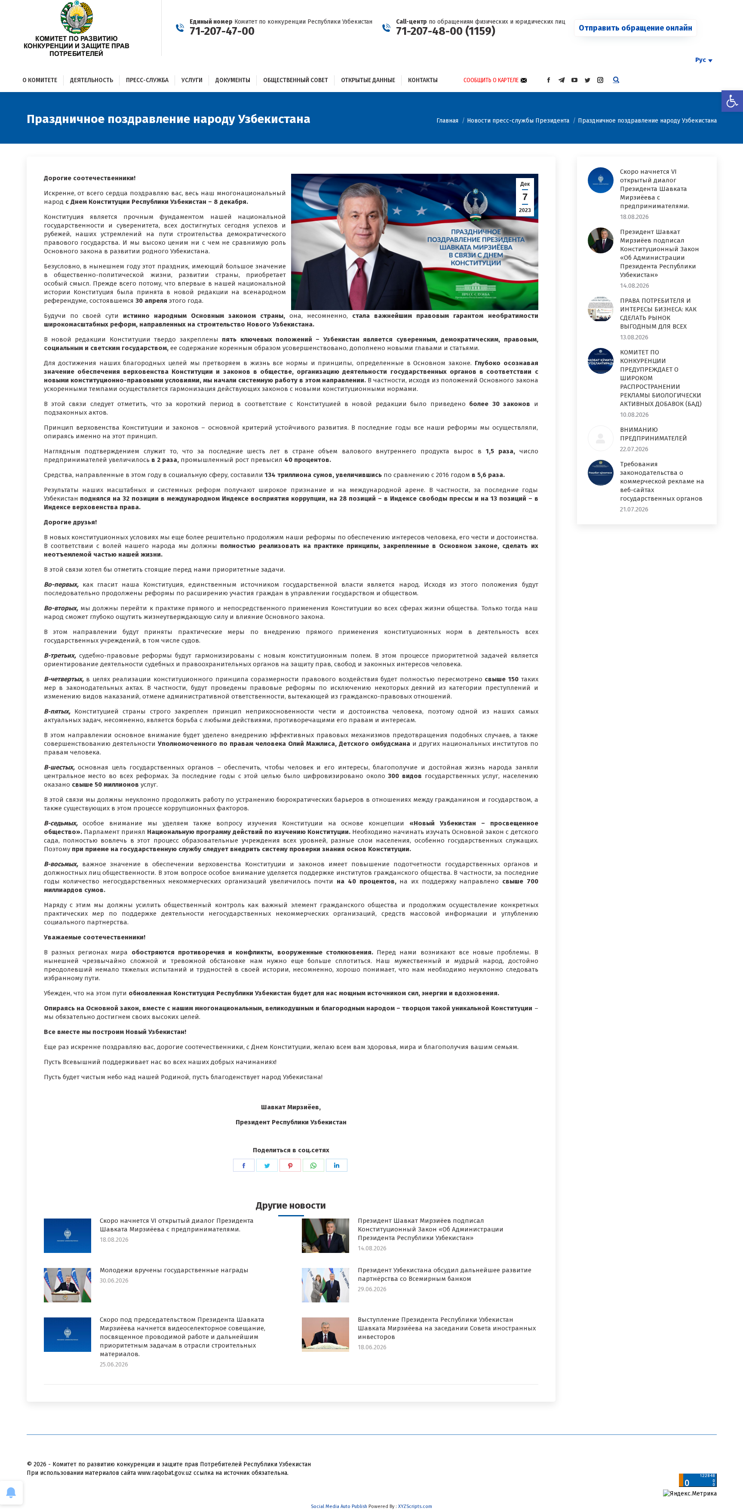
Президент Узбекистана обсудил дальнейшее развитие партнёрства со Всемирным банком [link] (444, 1274)
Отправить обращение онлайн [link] (635, 28)
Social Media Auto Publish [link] (339, 1506)
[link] (732, 101)
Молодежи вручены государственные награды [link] (174, 1270)
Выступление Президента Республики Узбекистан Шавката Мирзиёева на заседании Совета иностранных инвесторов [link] (447, 1328)
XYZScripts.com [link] (415, 1506)
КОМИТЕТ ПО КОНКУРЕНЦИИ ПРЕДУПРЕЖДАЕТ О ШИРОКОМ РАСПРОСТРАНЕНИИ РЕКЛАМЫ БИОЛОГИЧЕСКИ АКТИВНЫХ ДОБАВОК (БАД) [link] (661, 378)
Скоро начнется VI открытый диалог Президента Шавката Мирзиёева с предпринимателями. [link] (177, 1225)
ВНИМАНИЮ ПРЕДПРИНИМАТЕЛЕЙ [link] (653, 434)
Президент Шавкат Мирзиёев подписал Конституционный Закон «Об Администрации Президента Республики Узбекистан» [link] (431, 1229)
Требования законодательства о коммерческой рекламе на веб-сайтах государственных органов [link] (662, 481)
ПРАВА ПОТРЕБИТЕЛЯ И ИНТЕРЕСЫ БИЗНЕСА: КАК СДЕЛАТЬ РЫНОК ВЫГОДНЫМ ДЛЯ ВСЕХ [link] (658, 313)
